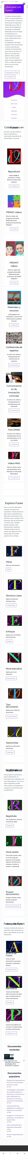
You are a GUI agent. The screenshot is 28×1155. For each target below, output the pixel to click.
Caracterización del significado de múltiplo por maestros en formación (15, 1108)
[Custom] (3, 1153)
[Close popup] (24, 4)
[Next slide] (23, 1060)
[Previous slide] (4, 1060)
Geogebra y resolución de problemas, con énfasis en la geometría (15, 1118)
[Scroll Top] (24, 1153)
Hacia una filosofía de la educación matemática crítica (14, 1127)
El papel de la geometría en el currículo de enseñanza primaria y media (16, 1083)
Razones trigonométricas (15, 1134)
